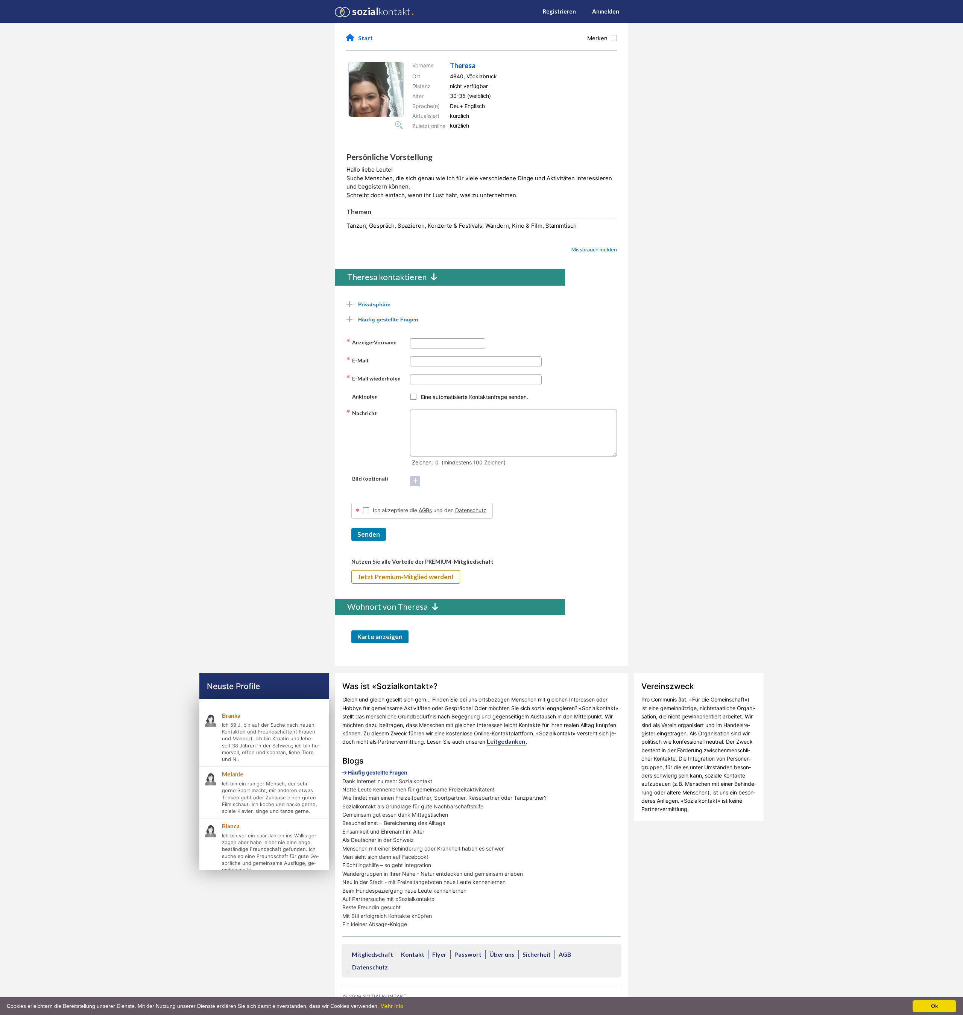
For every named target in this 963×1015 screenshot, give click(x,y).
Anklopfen (362, 396)
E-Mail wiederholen (373, 378)
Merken (599, 38)
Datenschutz (470, 510)
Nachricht (361, 413)
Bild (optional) (367, 478)
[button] (376, 89)
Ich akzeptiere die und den (429, 510)
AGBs (425, 510)
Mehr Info (391, 1006)
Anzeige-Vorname (371, 342)
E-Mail (357, 360)
